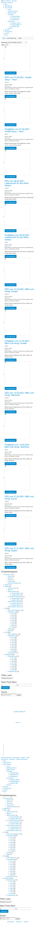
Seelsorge (11, 14)
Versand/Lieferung (6, 757)
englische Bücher (16, 595)
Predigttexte (8, 654)
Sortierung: (4, 42)
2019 (12, 617)
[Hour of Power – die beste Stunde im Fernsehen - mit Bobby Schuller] (10, 1)
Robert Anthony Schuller (14, 601)
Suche (19, 695)
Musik (9, 630)
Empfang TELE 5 (16, 23)
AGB (28, 757)
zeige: (3, 45)
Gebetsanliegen (15, 16)
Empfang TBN (15, 26)
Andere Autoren (12, 588)
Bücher (6, 586)
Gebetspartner (15, 19)
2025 (12, 627)
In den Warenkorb (10, 73)
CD (5, 608)
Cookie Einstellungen (22, 759)
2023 (12, 624)
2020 (12, 618)
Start (6, 4)
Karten (10, 578)
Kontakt (7, 33)
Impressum (12, 759)
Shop (6, 35)
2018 (12, 615)
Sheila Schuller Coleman (14, 607)
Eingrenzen (5, 687)
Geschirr (10, 576)
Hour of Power (8, 8)
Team (9, 9)
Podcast (10, 28)
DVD (6, 632)
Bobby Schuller (12, 13)
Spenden (7, 30)
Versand (8, 86)
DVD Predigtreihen (13, 634)
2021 (12, 620)
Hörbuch (10, 629)
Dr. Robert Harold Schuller (15, 596)
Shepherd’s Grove (13, 11)
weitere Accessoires (13, 583)
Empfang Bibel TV (16, 25)
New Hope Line (15, 18)
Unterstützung (8, 31)
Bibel (9, 590)
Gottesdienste (8, 6)
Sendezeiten (11, 21)
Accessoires (8, 574)
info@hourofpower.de (19, 711)
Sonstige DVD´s (12, 653)
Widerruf (23, 757)
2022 (12, 622)
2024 (12, 625)
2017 (12, 613)
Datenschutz (4, 759)
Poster (10, 579)
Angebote (7, 585)
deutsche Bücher (16, 593)
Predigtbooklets (12, 671)
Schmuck (10, 581)
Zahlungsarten (16, 757)
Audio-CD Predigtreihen (14, 610)
